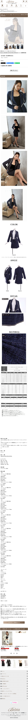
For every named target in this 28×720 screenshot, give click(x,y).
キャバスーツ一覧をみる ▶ (14, 622)
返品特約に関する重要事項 (7, 65)
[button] (1, 1)
